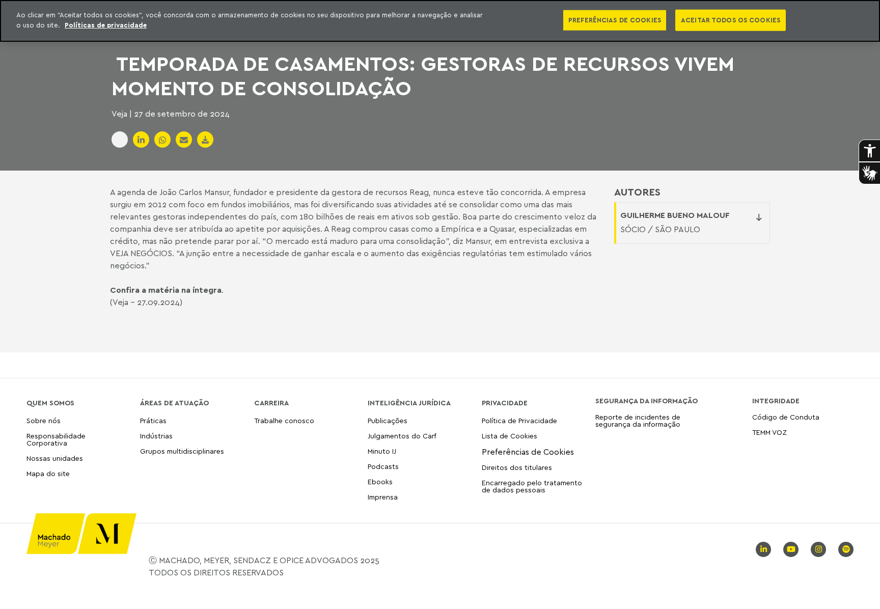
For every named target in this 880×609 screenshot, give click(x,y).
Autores (637, 192)
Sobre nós (43, 421)
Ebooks (380, 481)
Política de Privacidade (519, 421)
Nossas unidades (54, 458)
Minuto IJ (382, 451)
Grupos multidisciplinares (182, 451)
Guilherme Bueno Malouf (675, 215)
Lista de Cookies (509, 435)
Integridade (776, 401)
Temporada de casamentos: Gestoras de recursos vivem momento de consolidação (423, 75)
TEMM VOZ (769, 432)
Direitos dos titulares (517, 467)
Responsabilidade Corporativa (56, 439)
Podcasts (383, 466)
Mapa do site (48, 474)
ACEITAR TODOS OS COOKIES (730, 20)
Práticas (153, 421)
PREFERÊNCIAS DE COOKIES (614, 20)
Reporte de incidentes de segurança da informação (637, 420)
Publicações (387, 421)
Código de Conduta (785, 417)
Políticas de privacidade (106, 25)
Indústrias (156, 435)
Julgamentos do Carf (402, 435)
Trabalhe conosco (284, 421)
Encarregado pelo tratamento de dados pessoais (532, 486)
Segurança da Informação (646, 401)
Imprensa (383, 496)
